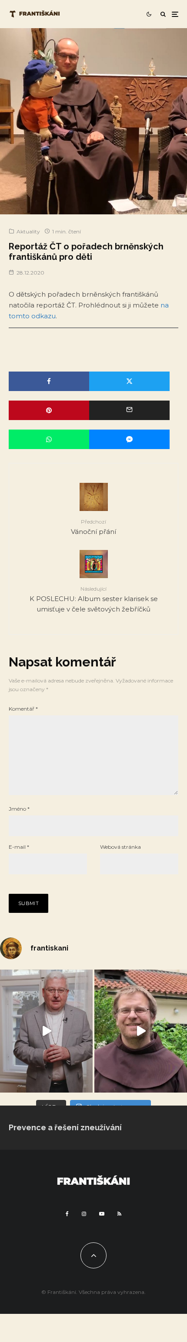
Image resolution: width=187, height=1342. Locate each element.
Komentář (23, 708)
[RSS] (119, 1214)
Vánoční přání (93, 526)
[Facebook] (67, 1214)
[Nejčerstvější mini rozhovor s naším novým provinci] (140, 1031)
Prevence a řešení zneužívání (65, 1127)
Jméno (19, 808)
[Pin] (49, 410)
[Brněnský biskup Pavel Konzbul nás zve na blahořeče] (46, 1031)
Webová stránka (120, 847)
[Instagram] (84, 1214)
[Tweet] (129, 381)
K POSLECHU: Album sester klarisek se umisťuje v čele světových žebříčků (94, 599)
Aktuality (28, 231)
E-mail (19, 847)
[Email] (129, 410)
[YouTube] (102, 1214)
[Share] (49, 381)
